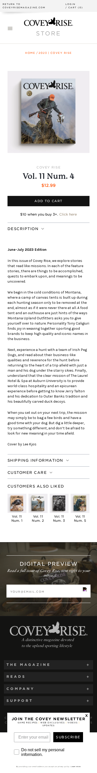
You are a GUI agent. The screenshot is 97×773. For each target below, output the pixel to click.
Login (70, 4)
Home (30, 52)
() (74, 7)
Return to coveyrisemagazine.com (24, 6)
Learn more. (76, 766)
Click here (68, 214)
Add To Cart (48, 201)
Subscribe (68, 737)
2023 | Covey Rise (55, 52)
